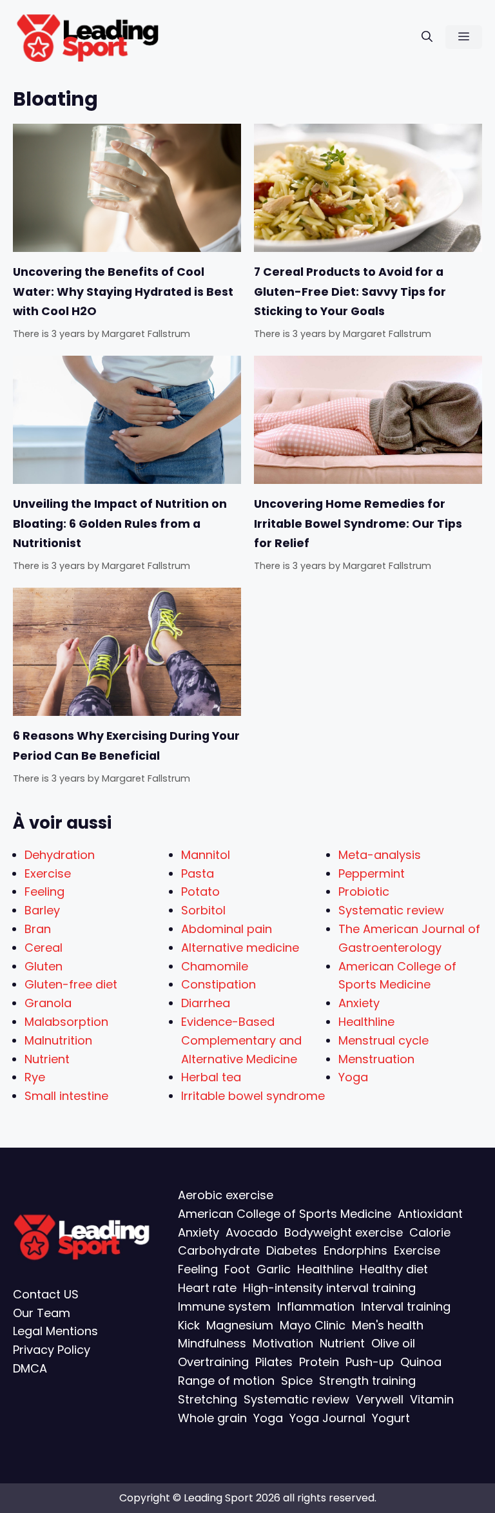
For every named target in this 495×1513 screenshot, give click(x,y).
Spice (297, 1381)
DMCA (30, 1368)
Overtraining (213, 1362)
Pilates (274, 1362)
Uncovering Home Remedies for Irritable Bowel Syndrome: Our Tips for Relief (358, 523)
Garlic (274, 1269)
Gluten (43, 966)
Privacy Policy (51, 1350)
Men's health (387, 1324)
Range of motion (226, 1381)
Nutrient (47, 1059)
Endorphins (355, 1250)
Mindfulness (212, 1343)
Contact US (46, 1294)
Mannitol (205, 855)
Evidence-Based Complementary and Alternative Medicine (241, 1040)
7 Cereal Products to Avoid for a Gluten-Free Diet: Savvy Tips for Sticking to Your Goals (350, 291)
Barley (42, 910)
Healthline (366, 1022)
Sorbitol (203, 910)
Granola (48, 1003)
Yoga (353, 1077)
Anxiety (359, 1003)
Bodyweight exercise (343, 1232)
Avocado (252, 1232)
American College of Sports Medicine (284, 1214)
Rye (34, 1077)
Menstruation (376, 1059)
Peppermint (371, 873)
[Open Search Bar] (427, 37)
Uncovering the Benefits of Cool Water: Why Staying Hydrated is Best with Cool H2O (123, 291)
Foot (237, 1269)
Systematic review (391, 910)
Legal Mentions (55, 1331)
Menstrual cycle (383, 1040)
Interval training (406, 1306)
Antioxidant (430, 1214)
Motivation (283, 1343)
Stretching (207, 1399)
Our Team (41, 1312)
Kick (189, 1324)
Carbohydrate (219, 1250)
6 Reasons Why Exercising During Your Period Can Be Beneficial (126, 745)
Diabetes (291, 1250)
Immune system (224, 1306)
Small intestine (66, 1096)
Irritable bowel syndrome (253, 1096)
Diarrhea (205, 1003)
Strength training (367, 1381)
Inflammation (315, 1306)
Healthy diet (394, 1269)
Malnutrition (58, 1040)
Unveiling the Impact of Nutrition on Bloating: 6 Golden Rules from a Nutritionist (120, 523)
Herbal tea (211, 1077)
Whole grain (212, 1417)
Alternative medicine (240, 948)
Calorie (430, 1232)
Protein (319, 1362)
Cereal (43, 948)
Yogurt (391, 1417)
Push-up (369, 1362)
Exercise (47, 873)
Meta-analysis (379, 855)
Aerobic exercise (225, 1195)
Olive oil (393, 1343)
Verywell (379, 1399)
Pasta (197, 873)
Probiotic (363, 891)
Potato (200, 891)
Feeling (44, 891)
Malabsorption (66, 1022)
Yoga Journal (327, 1417)
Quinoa (421, 1362)
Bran (37, 929)
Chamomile (214, 966)
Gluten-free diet (70, 984)
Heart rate (207, 1288)
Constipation (218, 984)
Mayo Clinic (312, 1324)
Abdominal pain (226, 929)
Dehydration (59, 855)
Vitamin (432, 1399)
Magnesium (239, 1324)
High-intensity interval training (329, 1288)
